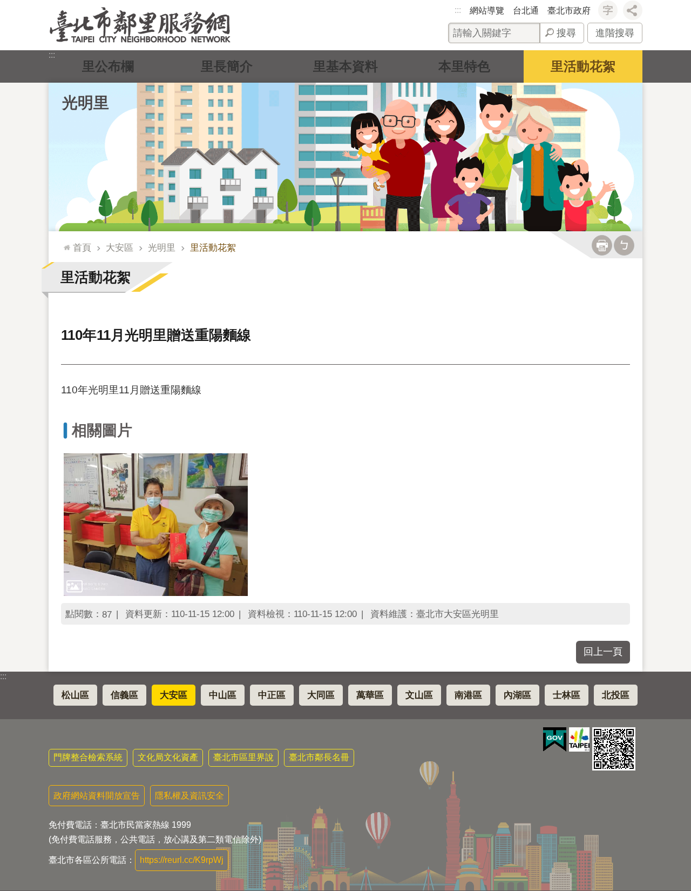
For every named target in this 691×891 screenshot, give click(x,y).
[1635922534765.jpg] (156, 524)
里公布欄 (108, 66)
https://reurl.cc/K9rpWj (181, 860)
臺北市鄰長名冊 (319, 757)
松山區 (75, 695)
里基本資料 (345, 66)
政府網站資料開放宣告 (96, 795)
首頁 (82, 247)
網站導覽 (487, 10)
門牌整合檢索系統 (88, 757)
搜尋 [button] (566, 33)
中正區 (272, 695)
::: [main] (64, 242)
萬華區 (370, 695)
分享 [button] (632, 10)
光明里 (161, 247)
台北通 (526, 10)
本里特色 (464, 66)
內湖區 (517, 695)
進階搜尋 (614, 33)
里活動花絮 (583, 66)
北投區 (615, 695)
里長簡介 (227, 66)
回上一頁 (603, 651)
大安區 (119, 247)
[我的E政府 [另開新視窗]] (554, 739)
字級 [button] (608, 10)
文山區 (419, 695)
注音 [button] (624, 245)
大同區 (321, 695)
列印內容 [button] (602, 245)
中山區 (222, 695)
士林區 (566, 695)
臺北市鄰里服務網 (140, 25)
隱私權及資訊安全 (189, 795)
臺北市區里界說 (243, 757)
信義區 (124, 695)
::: (458, 10)
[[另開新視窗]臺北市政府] (579, 739)
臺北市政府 (569, 10)
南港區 (468, 695)
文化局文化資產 (168, 757)
